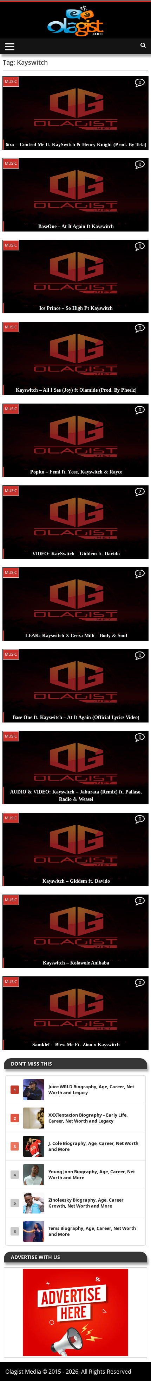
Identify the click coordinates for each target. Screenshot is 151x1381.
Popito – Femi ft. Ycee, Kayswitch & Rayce (76, 472)
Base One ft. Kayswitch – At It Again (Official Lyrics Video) (76, 717)
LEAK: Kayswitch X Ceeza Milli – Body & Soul (76, 635)
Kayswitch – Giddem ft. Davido (76, 881)
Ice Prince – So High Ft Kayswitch (76, 308)
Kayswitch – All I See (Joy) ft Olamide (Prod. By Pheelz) (76, 390)
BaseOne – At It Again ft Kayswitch (76, 226)
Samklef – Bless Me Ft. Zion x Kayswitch (76, 1044)
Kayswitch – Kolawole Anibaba (76, 963)
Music (11, 81)
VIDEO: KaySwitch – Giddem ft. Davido (76, 553)
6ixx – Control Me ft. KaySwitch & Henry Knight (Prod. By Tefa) (76, 144)
